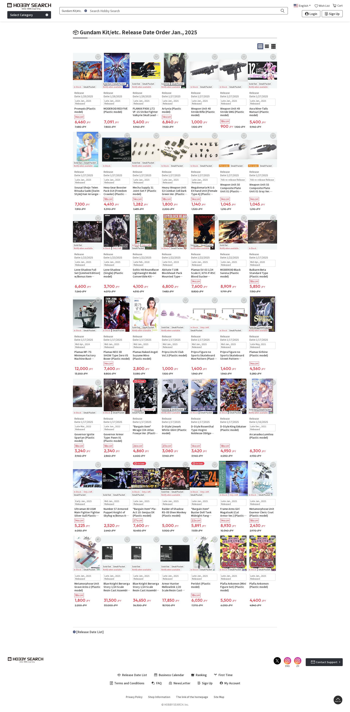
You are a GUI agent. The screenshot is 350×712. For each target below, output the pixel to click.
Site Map (219, 697)
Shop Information (159, 697)
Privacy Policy (134, 697)
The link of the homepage (192, 697)
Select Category (21, 15)
